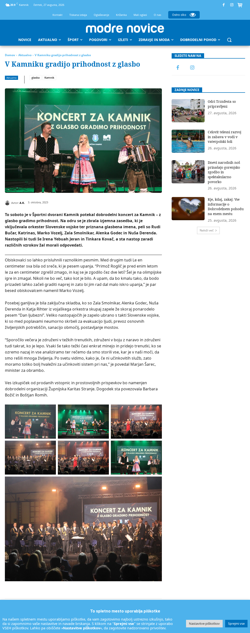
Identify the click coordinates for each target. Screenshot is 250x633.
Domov (10, 55)
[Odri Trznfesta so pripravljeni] (188, 110)
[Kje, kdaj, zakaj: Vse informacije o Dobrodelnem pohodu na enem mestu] (188, 208)
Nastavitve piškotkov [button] (204, 623)
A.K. (22, 203)
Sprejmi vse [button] (236, 623)
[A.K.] (8, 202)
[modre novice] (125, 28)
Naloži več (207, 230)
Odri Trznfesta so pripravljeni (222, 104)
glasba (35, 77)
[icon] (240, 5)
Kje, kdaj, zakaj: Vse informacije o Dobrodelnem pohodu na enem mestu (226, 206)
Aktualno (24, 55)
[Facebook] (223, 5)
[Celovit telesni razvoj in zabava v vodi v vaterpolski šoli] (188, 141)
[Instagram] (231, 5)
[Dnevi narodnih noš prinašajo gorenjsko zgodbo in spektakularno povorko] (188, 171)
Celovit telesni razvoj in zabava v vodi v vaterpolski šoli (224, 137)
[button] (229, 40)
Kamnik (49, 77)
